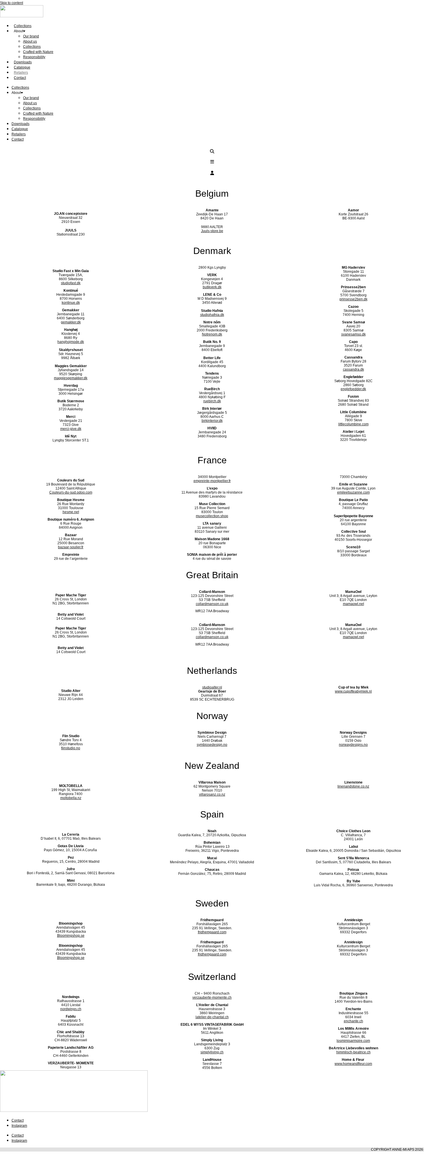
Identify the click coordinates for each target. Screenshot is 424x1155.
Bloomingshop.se (71, 936)
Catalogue (20, 129)
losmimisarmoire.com (353, 1041)
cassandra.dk (353, 369)
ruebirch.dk (212, 401)
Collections (32, 47)
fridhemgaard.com (212, 932)
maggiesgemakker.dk (70, 378)
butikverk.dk (212, 287)
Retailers (19, 134)
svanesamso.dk (353, 334)
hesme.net (71, 512)
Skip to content (11, 3)
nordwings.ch (70, 1009)
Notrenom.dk (212, 334)
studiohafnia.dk (212, 315)
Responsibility (34, 57)
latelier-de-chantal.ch (212, 1017)
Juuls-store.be (212, 231)
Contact (20, 78)
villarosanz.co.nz (212, 794)
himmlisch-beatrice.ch (353, 1052)
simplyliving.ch (212, 1052)
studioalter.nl (212, 687)
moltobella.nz (70, 798)
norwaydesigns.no (353, 745)
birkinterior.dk (212, 421)
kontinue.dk (71, 303)
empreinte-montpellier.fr (212, 481)
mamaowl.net (353, 604)
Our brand (31, 36)
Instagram (19, 1126)
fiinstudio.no (70, 748)
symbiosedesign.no (212, 745)
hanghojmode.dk (70, 342)
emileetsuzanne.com (353, 492)
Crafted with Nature (38, 52)
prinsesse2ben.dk (353, 299)
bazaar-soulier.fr (70, 547)
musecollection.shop (212, 516)
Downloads (20, 124)
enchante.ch (353, 1021)
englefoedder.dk (353, 389)
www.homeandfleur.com (353, 1064)
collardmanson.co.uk (212, 604)
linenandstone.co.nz (353, 786)
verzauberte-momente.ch (212, 997)
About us (30, 41)
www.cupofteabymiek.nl (353, 691)
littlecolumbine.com (353, 424)
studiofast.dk (70, 283)
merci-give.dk (70, 429)
